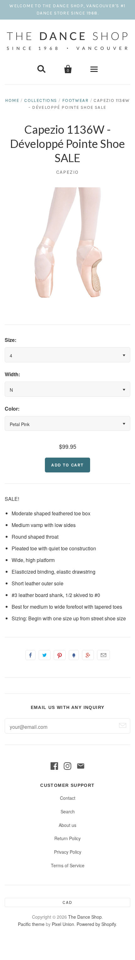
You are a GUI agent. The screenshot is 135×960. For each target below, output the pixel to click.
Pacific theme (31, 924)
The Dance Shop (85, 917)
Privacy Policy (67, 852)
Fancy (74, 655)
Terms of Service (67, 865)
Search (68, 811)
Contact (67, 798)
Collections (40, 100)
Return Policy (67, 838)
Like (30, 655)
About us (67, 825)
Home (12, 100)
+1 (88, 655)
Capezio (67, 172)
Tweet (45, 655)
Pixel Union (63, 924)
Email (103, 655)
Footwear (75, 100)
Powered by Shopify (96, 924)
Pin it (60, 655)
